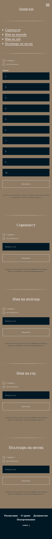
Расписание (11, 515)
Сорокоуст (12, 29)
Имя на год (12, 39)
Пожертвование (26, 519)
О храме (25, 515)
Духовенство (40, 515)
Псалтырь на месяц (19, 43)
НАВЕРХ (25, 525)
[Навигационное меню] (47, 5)
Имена (5, 70)
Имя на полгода (16, 34)
